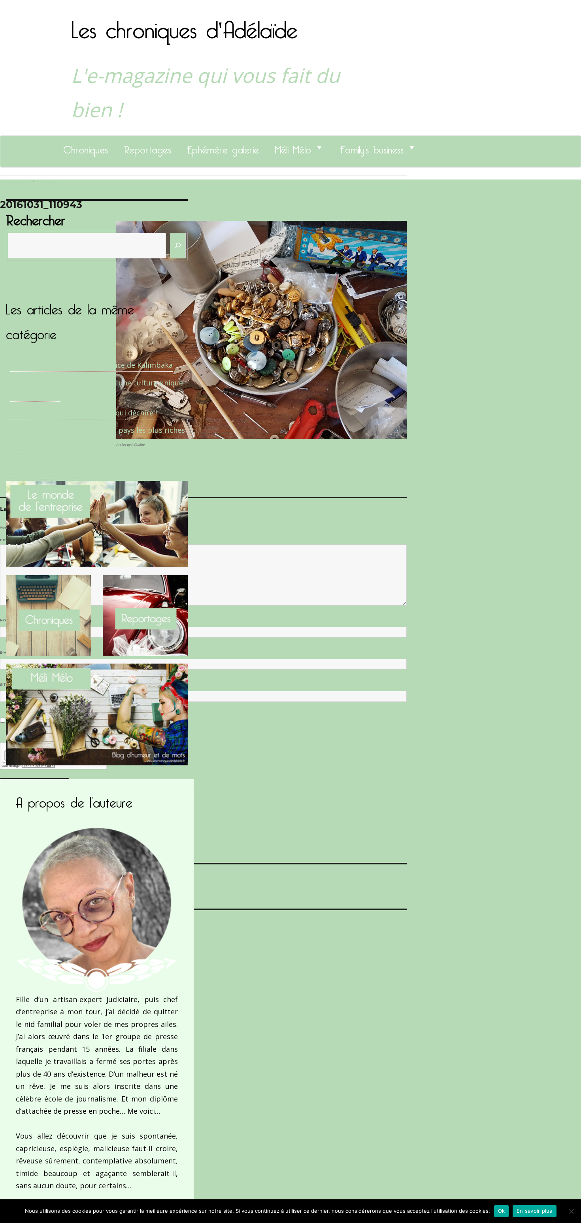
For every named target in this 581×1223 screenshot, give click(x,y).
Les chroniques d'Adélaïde (184, 24)
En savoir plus (535, 1211)
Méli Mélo (293, 147)
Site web (9, 684)
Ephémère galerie (223, 147)
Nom (6, 620)
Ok (501, 1211)
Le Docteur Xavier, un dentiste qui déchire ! (83, 412)
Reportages (147, 147)
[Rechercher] (178, 245)
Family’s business (372, 147)
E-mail (8, 653)
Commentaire (16, 540)
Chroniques (85, 147)
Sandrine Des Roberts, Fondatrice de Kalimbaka (91, 365)
